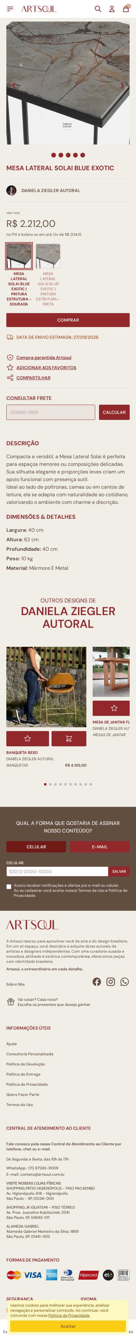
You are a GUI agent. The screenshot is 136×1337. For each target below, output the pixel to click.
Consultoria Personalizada (29, 1054)
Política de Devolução (25, 1064)
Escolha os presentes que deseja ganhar (54, 1004)
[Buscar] (98, 9)
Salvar (119, 871)
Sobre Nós (15, 984)
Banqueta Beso (22, 752)
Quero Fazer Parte (22, 1094)
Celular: (15, 862)
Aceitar (68, 1326)
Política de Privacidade (27, 1084)
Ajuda (11, 1043)
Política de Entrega (23, 1074)
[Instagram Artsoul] (111, 982)
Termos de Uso (91, 890)
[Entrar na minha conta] (112, 9)
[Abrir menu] (10, 9)
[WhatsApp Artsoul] (125, 982)
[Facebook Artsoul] (97, 982)
